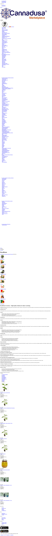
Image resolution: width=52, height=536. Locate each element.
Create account (4, 508)
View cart (1, 250)
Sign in (3, 507)
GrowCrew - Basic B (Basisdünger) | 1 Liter (6, 500)
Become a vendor (4, 522)
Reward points (4, 518)
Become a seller (4, 2)
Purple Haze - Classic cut (3, 438)
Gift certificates (4, 1)
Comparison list (4, 510)
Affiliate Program (4, 523)
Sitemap (3, 519)
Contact (3, 514)
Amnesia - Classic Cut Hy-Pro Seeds (5, 392)
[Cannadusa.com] (23, 19)
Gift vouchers (3, 517)
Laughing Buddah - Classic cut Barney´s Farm (6, 423)
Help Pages (3, 513)
